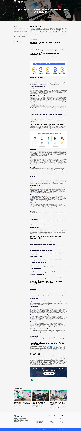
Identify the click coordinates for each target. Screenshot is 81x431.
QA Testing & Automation (38, 422)
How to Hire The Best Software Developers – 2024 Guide (39, 403)
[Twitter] (18, 43)
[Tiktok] (22, 424)
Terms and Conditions (54, 429)
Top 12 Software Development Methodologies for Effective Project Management (58, 403)
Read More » (16, 407)
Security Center (37, 429)
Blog (61, 421)
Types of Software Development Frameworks (21, 29)
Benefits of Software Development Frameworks (21, 33)
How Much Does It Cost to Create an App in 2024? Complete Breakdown (22, 403)
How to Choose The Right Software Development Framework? (21, 34)
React (51, 418)
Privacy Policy (48, 429)
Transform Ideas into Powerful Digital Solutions (21, 36)
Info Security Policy (43, 429)
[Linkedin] (14, 43)
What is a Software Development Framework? (21, 28)
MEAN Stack (52, 421)
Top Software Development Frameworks (20, 31)
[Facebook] (16, 43)
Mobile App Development (38, 421)
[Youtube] (20, 424)
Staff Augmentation (37, 418)
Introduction (16, 26)
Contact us (62, 418)
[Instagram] (19, 43)
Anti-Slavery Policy (61, 429)
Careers (61, 422)
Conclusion (15, 38)
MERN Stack (52, 422)
